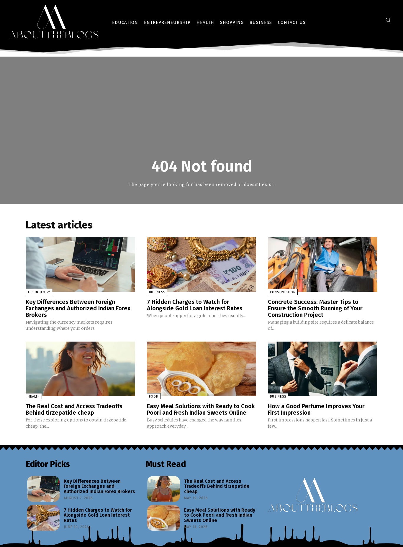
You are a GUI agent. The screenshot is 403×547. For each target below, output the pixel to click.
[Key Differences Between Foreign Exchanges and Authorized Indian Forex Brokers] (80, 264)
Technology (39, 292)
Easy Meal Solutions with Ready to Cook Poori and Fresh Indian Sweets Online (201, 409)
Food (153, 396)
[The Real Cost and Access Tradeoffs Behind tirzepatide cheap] (80, 369)
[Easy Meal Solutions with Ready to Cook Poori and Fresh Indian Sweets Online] (201, 369)
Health (34, 396)
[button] (388, 20)
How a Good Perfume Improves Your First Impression (316, 409)
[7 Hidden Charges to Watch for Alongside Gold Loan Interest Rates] (201, 264)
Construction (283, 292)
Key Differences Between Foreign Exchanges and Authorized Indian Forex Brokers (78, 308)
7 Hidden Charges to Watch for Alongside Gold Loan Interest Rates (195, 305)
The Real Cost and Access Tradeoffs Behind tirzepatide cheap (74, 409)
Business (157, 292)
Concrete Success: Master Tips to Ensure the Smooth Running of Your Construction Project (315, 308)
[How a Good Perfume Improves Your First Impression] (322, 369)
